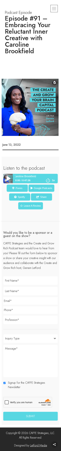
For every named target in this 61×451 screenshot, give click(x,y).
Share (43, 197)
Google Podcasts (43, 188)
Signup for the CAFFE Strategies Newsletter (26, 385)
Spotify (21, 197)
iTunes (18, 188)
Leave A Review (32, 205)
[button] (54, 8)
